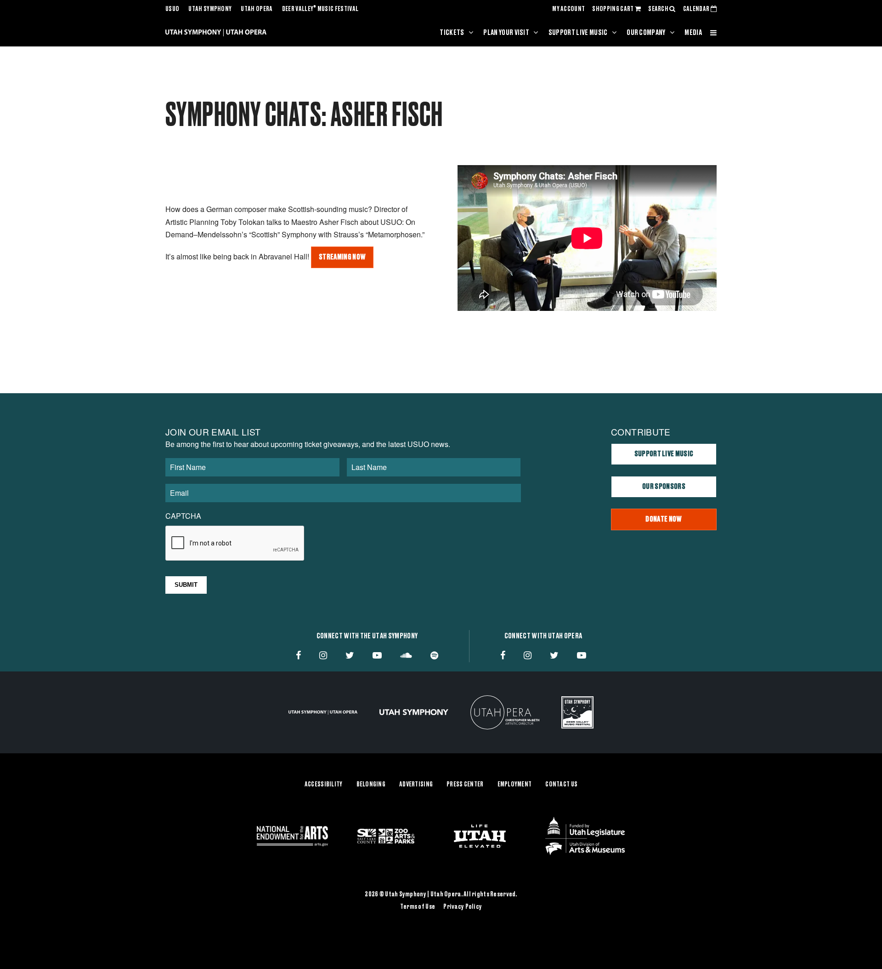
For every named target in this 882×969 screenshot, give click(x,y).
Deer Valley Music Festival (320, 9)
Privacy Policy (462, 907)
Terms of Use (417, 907)
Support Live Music (578, 32)
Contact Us (561, 784)
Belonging (371, 784)
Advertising (416, 784)
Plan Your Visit (506, 32)
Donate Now (663, 519)
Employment (515, 784)
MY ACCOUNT (568, 9)
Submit (186, 584)
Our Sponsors (663, 486)
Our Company (646, 32)
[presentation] (235, 544)
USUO (172, 9)
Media (693, 32)
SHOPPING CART (613, 9)
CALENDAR (697, 9)
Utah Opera (256, 9)
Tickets (452, 32)
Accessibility (324, 784)
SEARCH (658, 9)
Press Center (465, 784)
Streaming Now (342, 257)
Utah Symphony (210, 9)
